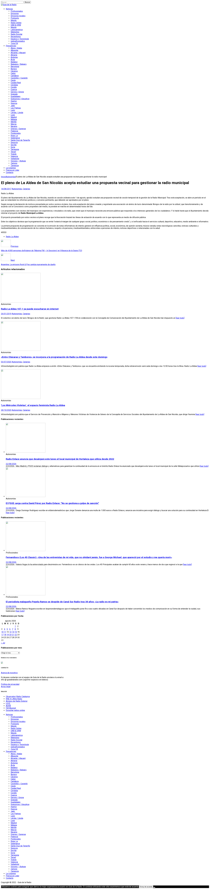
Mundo (14, 20)
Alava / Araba (16, 48)
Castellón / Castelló (19, 78)
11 (5, 632)
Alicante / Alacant (18, 53)
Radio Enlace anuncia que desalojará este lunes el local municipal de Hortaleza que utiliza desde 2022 (60, 459)
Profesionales (17, 11)
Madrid (14, 117)
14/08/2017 (6, 189)
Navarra (14, 126)
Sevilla (13, 145)
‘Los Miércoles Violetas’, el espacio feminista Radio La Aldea (33, 405)
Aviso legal (5, 686)
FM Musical (11, 708)
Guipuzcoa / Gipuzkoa (20, 99)
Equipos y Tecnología (20, 39)
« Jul (3, 643)
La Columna (11, 168)
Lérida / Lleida (17, 112)
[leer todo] (180, 318)
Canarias (26, 189)
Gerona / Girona (17, 92)
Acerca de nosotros (9, 673)
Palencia (14, 131)
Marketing (15, 32)
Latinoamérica (17, 29)
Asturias (14, 57)
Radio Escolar (16, 34)
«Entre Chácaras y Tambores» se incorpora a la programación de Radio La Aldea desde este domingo (54, 357)
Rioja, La (14, 135)
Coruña (14, 87)
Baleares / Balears (18, 64)
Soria (13, 147)
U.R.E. (8, 703)
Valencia (14, 156)
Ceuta (13, 80)
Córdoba (14, 85)
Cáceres (14, 71)
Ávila (13, 59)
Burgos (14, 69)
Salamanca (15, 138)
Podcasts (15, 18)
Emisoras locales (18, 16)
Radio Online (16, 23)
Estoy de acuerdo (146, 887)
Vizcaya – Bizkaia (18, 161)
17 (2, 635)
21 (13, 635)
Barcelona (15, 66)
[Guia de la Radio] (9, 5)
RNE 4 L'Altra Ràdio (14, 699)
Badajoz (14, 62)
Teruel (13, 152)
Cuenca (14, 89)
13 (10, 632)
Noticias (9, 9)
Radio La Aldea (12, 236)
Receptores (16, 36)
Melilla (13, 122)
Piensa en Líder (12, 170)
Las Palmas (16, 108)
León (13, 110)
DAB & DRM (16, 25)
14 (13, 632)
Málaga (14, 119)
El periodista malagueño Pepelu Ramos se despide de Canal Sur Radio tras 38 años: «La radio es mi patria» (62, 601)
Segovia (14, 142)
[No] (154, 887)
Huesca (14, 103)
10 (2, 632)
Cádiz (13, 73)
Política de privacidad (10, 684)
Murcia (13, 124)
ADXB (8, 706)
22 (16, 635)
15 (16, 632)
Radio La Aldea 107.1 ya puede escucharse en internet (30, 309)
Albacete (14, 50)
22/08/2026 (11, 464)
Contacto (9, 172)
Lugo (13, 115)
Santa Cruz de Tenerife (20, 140)
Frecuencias (11, 46)
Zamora (14, 163)
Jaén (13, 106)
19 (8, 635)
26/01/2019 (6, 314)
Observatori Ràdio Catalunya (18, 696)
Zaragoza (15, 165)
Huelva (14, 101)
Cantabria (15, 76)
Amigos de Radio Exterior (16, 701)
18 (5, 635)
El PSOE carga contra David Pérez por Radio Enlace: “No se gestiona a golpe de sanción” (52, 503)
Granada (14, 94)
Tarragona (15, 149)
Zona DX (14, 43)
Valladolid (15, 159)
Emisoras (15, 13)
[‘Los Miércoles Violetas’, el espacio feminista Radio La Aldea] (21, 398)
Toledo (14, 154)
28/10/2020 (6, 410)
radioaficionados (18, 41)
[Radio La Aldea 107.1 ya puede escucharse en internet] (21, 302)
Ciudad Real (16, 82)
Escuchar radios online (15, 710)
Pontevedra (16, 133)
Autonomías (17, 189)
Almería (14, 55)
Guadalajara (15, 96)
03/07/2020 (6, 362)
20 (10, 635)
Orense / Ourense (18, 129)
